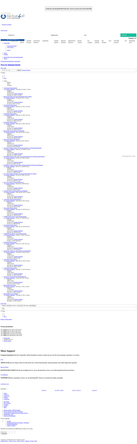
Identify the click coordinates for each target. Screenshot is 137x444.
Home (5, 393)
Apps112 (78, 390)
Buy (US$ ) (5, 13)
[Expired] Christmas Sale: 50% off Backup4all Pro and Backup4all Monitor (23, 148)
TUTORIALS (4, 374)
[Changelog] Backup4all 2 (10, 113)
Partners (6, 397)
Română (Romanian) (12, 424)
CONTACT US (5, 384)
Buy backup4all (16, 61)
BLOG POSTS (4, 367)
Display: (4, 305)
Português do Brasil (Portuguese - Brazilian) (18, 422)
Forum (5, 406)
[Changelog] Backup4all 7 (10, 242)
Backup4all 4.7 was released (11, 293)
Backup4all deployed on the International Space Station (18, 96)
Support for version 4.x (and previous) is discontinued (17, 251)
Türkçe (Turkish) (11, 425)
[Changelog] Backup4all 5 (10, 268)
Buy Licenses (7, 403)
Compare (6, 404)
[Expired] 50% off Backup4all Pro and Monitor (16, 191)
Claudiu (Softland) (10, 89)
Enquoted (94, 390)
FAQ (2, 359)
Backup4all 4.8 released (10, 285)
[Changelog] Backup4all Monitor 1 (12, 199)
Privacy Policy (21, 441)
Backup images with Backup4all (12, 410)
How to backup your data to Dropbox (13, 411)
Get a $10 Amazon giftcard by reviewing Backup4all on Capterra (20, 173)
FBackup (44, 390)
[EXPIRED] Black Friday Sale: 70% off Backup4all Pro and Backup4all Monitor (24, 156)
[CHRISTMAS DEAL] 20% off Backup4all (15, 233)
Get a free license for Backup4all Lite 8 (13, 182)
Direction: (26, 305)
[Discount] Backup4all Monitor (12, 139)
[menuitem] (10, 47)
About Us (6, 394)
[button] (5, 78)
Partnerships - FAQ (8, 414)
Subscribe (4, 433)
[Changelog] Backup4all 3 (10, 122)
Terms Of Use (12, 441)
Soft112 (74, 390)
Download (6, 401)
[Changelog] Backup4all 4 (10, 225)
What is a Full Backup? (10, 416)
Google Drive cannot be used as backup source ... (16, 413)
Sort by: (15, 305)
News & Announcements (10, 65)
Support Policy (4, 441)
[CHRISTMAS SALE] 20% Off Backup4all (15, 216)
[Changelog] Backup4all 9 (10, 88)
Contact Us (6, 396)
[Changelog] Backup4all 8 (10, 208)
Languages (6, 399)
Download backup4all (6, 61)
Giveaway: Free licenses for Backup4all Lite (15, 276)
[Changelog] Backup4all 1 (10, 105)
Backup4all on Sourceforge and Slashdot (14, 131)
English (9, 421)
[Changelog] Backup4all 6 (10, 259)
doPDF (61, 390)
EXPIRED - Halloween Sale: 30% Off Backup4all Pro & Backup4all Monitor (23, 165)
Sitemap (27, 441)
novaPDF (57, 390)
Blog (5, 407)
